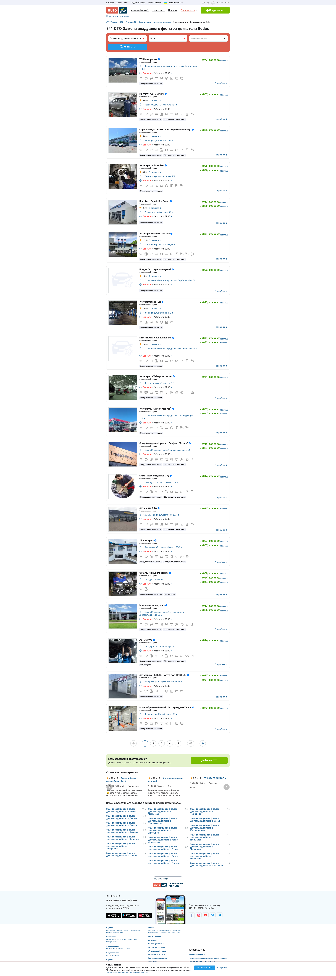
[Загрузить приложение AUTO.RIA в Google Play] (129, 915)
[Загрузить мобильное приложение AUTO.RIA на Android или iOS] (171, 909)
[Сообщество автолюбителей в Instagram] (199, 915)
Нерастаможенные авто (114, 932)
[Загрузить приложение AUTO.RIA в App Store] (113, 915)
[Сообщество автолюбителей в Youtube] (206, 915)
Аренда (120, 949)
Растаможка (176, 930)
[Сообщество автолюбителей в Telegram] (219, 915)
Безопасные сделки (197, 955)
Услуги (128, 949)
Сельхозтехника (112, 946)
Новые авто (158, 10)
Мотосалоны (121, 939)
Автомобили (122, 3)
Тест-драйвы (152, 930)
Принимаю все (204, 967)
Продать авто (216, 10)
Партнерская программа (157, 958)
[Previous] (109, 787)
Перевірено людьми (117, 16)
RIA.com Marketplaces (156, 947)
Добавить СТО (209, 760)
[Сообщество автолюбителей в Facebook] (192, 915)
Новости (172, 10)
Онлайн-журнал (153, 932)
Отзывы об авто (154, 937)
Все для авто (188, 10)
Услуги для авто (112, 953)
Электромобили (111, 942)
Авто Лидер (152, 940)
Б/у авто (109, 928)
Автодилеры (110, 930)
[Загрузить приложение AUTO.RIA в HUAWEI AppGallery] (145, 915)
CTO (107, 955)
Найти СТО (129, 46)
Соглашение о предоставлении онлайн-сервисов (208, 958)
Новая (108, 949)
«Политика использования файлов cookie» (127, 972)
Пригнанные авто (136, 930)
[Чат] (203, 2)
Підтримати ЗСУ (175, 3)
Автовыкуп (115, 955)
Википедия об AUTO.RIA (157, 955)
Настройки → (223, 968)
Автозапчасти (154, 3)
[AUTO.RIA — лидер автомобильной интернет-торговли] (116, 10)
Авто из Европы (122, 930)
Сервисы (110, 960)
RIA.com (110, 3)
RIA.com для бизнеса (156, 944)
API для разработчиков (157, 951)
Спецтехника (132, 939)
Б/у (114, 949)
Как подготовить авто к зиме (170, 932)
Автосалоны (110, 939)
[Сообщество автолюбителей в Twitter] (213, 915)
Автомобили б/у (140, 10)
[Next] (226, 787)
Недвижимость (138, 3)
